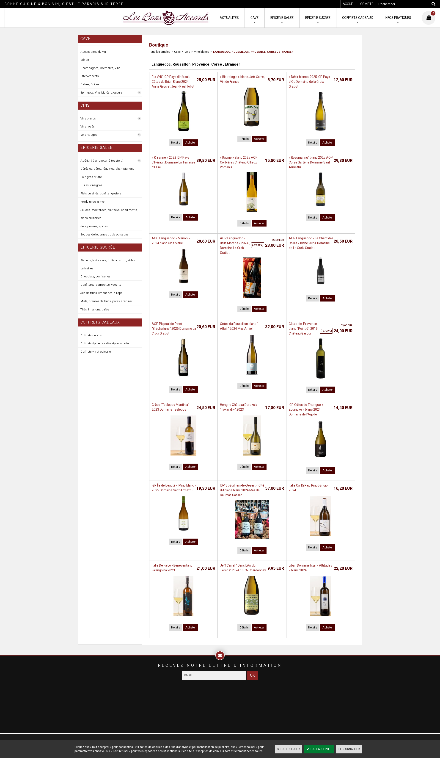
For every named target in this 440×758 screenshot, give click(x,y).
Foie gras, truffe (91, 177)
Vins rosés (87, 126)
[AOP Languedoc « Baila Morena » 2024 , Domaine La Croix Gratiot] (252, 299)
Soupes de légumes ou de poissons (104, 234)
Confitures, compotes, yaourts (100, 284)
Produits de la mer (92, 201)
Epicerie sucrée (317, 17)
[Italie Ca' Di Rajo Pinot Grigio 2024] (320, 538)
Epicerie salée (282, 17)
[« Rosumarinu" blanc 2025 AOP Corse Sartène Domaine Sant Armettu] (320, 208)
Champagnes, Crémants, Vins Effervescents (100, 72)
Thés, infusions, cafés (94, 309)
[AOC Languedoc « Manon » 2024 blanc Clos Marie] (183, 285)
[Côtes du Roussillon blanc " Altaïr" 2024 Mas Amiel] (252, 376)
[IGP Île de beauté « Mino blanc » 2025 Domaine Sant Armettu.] (183, 532)
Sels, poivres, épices (94, 226)
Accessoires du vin (93, 52)
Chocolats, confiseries (95, 276)
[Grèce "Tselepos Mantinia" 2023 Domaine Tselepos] (183, 457)
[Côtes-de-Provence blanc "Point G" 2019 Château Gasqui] (320, 380)
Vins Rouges (88, 135)
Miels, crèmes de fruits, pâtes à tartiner (106, 301)
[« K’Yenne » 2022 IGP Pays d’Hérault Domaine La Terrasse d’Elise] (183, 207)
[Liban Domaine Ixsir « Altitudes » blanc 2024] (320, 618)
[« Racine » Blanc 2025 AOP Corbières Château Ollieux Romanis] (252, 213)
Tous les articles (159, 52)
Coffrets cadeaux (357, 17)
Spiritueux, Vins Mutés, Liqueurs (101, 92)
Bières (84, 60)
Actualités (229, 17)
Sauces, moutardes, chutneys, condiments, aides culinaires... (109, 214)
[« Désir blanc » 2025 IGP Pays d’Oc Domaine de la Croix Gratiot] (320, 133)
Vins (187, 52)
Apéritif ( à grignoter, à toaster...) (102, 160)
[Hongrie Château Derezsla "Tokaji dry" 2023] (252, 457)
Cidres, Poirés (89, 84)
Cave (254, 17)
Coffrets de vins (91, 335)
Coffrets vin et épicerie (95, 351)
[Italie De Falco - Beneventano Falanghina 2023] (183, 618)
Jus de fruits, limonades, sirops (101, 293)
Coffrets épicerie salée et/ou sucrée (104, 343)
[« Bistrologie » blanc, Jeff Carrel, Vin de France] (252, 129)
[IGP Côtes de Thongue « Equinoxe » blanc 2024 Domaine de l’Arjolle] (320, 461)
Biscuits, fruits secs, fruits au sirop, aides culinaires (107, 264)
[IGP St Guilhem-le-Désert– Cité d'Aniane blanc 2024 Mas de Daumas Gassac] (252, 541)
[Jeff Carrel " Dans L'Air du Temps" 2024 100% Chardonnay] (251, 618)
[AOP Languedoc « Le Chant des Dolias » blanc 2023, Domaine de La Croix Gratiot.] (320, 288)
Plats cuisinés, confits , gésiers (100, 193)
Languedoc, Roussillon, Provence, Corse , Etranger (253, 52)
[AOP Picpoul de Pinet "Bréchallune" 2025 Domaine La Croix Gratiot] (183, 380)
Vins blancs (88, 118)
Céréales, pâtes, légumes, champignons (107, 168)
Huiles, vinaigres (91, 185)
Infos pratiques (398, 17)
